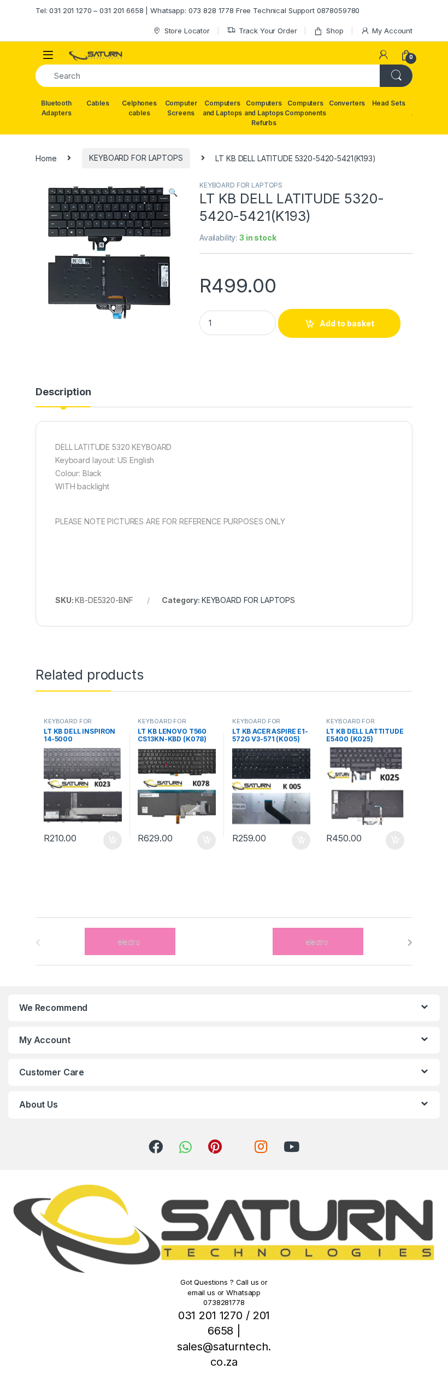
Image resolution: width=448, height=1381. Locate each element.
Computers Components (305, 108)
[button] (173, 192)
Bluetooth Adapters (56, 108)
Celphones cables (139, 108)
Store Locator (187, 30)
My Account (392, 30)
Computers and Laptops (222, 108)
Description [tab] (63, 392)
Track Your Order (268, 30)
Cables (97, 103)
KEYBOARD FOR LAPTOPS (135, 157)
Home (46, 157)
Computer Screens (181, 108)
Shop (334, 30)
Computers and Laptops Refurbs (264, 113)
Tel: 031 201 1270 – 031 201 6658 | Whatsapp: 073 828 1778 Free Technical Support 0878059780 (197, 10)
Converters (347, 103)
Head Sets (388, 103)
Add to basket (347, 323)
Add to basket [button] (109, 840)
